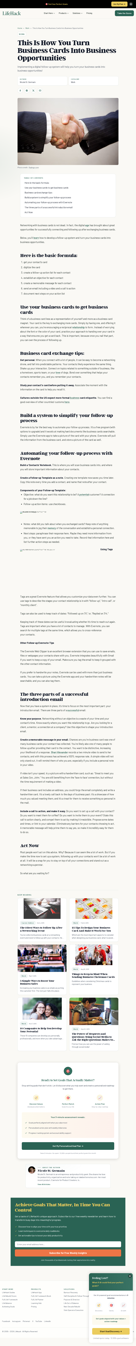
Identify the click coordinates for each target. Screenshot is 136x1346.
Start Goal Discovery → (111, 1331)
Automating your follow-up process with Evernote (48, 202)
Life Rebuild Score (9, 1296)
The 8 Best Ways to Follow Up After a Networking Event (41, 929)
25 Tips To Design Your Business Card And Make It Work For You (91, 929)
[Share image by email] (43, 516)
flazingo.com (34, 167)
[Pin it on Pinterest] (26, 90)
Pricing (89, 13)
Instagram (16, 1321)
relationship (78, 327)
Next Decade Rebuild (72, 1306)
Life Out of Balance (71, 1303)
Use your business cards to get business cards (46, 187)
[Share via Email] (40, 90)
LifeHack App (36, 1292)
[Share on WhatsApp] (39, 516)
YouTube (38, 1321)
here (67, 401)
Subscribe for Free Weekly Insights (68, 1252)
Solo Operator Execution (73, 1310)
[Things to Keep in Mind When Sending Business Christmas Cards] (93, 955)
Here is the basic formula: (37, 182)
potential (84, 494)
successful (73, 710)
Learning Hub (36, 1303)
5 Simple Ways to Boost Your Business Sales (37, 982)
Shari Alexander (59, 752)
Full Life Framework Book (41, 1296)
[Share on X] (33, 90)
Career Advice (28, 923)
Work (27, 28)
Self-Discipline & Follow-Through (76, 1296)
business (74, 397)
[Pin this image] (29, 516)
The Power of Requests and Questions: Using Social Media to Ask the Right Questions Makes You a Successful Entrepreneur (93, 1038)
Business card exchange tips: (39, 192)
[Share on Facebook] (20, 90)
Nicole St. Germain (27, 82)
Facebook (6, 1321)
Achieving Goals (8, 1306)
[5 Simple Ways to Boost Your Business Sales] (42, 958)
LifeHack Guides (8, 1292)
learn (36, 237)
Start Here (48, 13)
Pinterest (26, 1321)
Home (20, 28)
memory (52, 528)
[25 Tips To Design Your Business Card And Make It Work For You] (93, 908)
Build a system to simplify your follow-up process (48, 197)
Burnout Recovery (71, 1292)
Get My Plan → (119, 4)
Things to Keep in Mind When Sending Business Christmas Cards (93, 976)
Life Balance (7, 1303)
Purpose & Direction (72, 1299)
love (58, 372)
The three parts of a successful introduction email (49, 207)
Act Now (29, 212)
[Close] (131, 4)
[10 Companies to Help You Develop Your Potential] (42, 1009)
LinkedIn (47, 1321)
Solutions (76, 13)
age (87, 225)
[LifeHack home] (11, 13)
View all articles (44, 1184)
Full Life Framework (10, 1299)
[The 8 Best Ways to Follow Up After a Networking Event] (42, 908)
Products (63, 13)
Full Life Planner (37, 1299)
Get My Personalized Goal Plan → (68, 1146)
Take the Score (124, 13)
